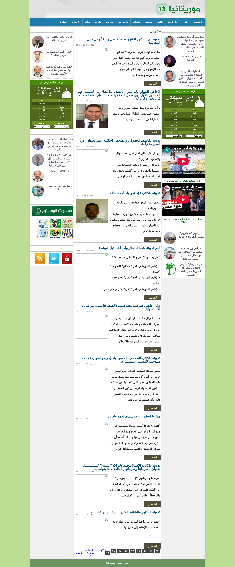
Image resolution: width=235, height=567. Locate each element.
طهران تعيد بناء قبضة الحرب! (190, 58)
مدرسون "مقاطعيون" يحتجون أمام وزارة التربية (191, 235)
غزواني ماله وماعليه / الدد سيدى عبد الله (59, 39)
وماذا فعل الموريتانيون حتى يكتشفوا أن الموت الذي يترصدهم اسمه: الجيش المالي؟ (59, 144)
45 (157, 550)
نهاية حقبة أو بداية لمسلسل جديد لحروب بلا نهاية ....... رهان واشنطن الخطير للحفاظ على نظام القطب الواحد (190, 44)
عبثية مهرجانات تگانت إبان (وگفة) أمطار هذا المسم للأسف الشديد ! (59, 70)
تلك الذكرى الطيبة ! (59, 171)
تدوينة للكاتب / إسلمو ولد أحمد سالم (135, 193)
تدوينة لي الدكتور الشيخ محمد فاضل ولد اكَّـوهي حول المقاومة (123, 40)
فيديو (183, 142)
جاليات (98, 22)
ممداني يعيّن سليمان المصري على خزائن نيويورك (183, 220)
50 (126, 550)
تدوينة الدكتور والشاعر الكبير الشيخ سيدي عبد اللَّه (125, 512)
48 (138, 550)
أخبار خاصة (173, 22)
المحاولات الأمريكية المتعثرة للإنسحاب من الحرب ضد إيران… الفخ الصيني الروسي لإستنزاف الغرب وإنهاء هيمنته (191, 78)
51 (119, 550)
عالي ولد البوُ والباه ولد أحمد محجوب (183, 181)
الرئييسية (198, 22)
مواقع (87, 22)
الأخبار (186, 22)
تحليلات (136, 22)
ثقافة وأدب (123, 22)
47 (144, 550)
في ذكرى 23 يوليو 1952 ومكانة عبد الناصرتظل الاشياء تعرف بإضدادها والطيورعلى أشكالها (59, 160)
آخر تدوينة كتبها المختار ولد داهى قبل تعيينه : (129, 247)
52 (113, 550)
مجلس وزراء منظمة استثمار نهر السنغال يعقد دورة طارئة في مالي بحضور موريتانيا (190, 253)
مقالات (160, 22)
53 (107, 553)
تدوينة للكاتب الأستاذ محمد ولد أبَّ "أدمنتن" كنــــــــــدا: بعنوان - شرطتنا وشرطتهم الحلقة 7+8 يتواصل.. (121, 467)
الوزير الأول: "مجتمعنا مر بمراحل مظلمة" (59, 53)
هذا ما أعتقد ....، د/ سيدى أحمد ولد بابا (133, 416)
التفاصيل (152, 83)
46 (151, 550)
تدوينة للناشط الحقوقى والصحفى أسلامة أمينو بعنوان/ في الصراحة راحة (120, 142)
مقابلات (148, 22)
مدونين (109, 22)
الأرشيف (76, 22)
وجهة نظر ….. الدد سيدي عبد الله (59, 187)
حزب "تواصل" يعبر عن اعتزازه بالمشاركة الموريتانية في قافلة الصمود (191, 269)
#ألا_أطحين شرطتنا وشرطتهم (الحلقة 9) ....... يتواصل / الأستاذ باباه (121, 307)
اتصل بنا (63, 22)
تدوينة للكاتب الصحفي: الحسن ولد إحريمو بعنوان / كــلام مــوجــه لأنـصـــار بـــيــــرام (121, 359)
